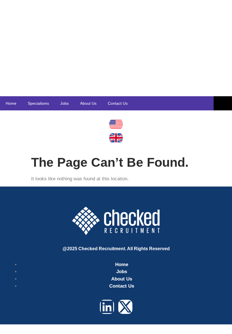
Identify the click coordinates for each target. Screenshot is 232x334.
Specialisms (38, 103)
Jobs (64, 103)
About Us (88, 103)
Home (11, 103)
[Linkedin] (107, 307)
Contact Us (118, 103)
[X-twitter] (125, 307)
